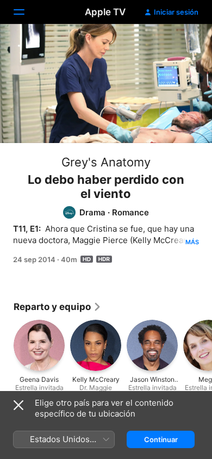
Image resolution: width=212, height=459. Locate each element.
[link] (58, 307)
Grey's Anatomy (106, 162)
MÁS (192, 242)
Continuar (161, 439)
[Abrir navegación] (26, 12)
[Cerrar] (18, 405)
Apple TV (105, 12)
